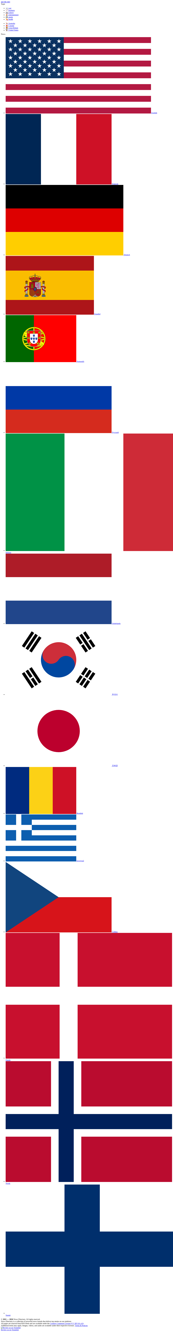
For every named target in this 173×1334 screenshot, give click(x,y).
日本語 (115, 766)
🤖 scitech (10, 13)
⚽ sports (9, 17)
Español (97, 314)
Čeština (115, 932)
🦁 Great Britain (12, 28)
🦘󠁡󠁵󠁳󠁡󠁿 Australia (10, 23)
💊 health (9, 19)
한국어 (115, 694)
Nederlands (116, 623)
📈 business (10, 10)
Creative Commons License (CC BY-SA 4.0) (67, 1323)
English (154, 113)
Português (80, 361)
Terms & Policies (81, 1326)
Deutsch (126, 255)
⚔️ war (8, 8)
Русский (115, 432)
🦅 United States (12, 30)
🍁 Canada (10, 26)
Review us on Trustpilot (10, 1330)
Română (79, 813)
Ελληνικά (80, 861)
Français (115, 184)
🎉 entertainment (12, 15)
